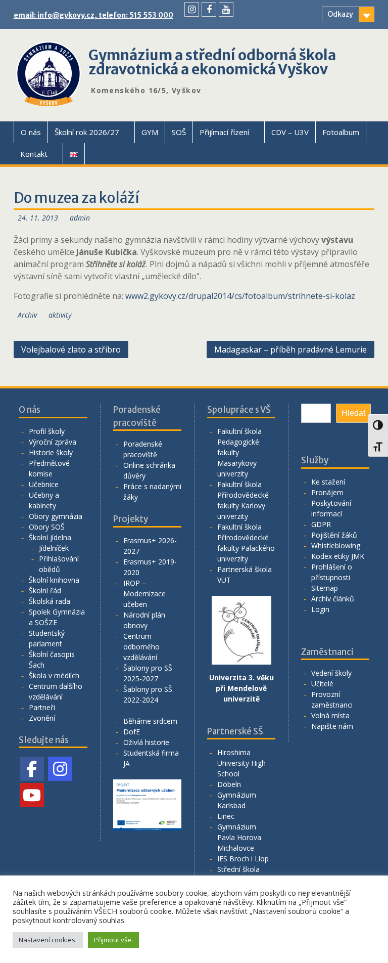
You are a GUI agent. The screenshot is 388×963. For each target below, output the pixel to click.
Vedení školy (331, 673)
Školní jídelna (50, 537)
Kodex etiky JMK (337, 556)
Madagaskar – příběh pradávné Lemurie (290, 349)
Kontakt (33, 154)
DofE (131, 731)
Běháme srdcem (150, 721)
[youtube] (226, 9)
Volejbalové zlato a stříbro (71, 349)
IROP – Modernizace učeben (144, 593)
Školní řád (45, 590)
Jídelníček (54, 548)
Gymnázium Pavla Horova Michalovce (239, 837)
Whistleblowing (335, 545)
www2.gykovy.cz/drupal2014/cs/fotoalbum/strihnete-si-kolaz (240, 295)
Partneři (42, 707)
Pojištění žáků (334, 535)
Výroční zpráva (52, 442)
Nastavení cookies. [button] (48, 939)
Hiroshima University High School (241, 763)
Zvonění (42, 718)
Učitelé (322, 683)
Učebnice (44, 484)
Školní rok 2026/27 (87, 132)
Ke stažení (328, 482)
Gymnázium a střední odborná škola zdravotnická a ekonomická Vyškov (212, 62)
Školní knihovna (54, 580)
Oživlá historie (146, 742)
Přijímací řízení (224, 132)
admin (80, 218)
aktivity (59, 315)
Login (320, 609)
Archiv (27, 315)
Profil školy (47, 431)
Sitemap (324, 588)
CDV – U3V (290, 132)
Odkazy (340, 14)
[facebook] (209, 9)
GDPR (321, 524)
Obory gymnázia (55, 516)
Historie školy (51, 452)
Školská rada (49, 601)
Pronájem (327, 492)
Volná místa (330, 715)
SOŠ (179, 132)
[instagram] (191, 9)
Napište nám (332, 726)
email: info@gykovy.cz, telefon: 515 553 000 (93, 15)
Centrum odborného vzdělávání (141, 646)
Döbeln (229, 784)
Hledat (353, 413)
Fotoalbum (340, 132)
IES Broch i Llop (243, 858)
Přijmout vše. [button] (113, 939)
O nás (31, 132)
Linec (225, 816)
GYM (149, 132)
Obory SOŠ (47, 527)
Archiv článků (332, 598)
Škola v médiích (54, 675)
